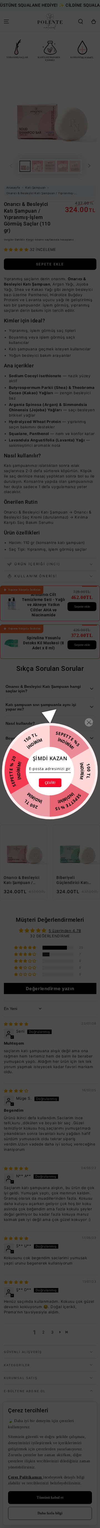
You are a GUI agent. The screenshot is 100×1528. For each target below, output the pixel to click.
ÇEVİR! (50, 782)
